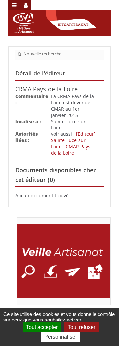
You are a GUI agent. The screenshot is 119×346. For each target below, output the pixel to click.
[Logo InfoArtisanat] (63, 261)
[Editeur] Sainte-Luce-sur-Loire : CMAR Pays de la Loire (73, 143)
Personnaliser (60, 337)
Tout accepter (42, 327)
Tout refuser (81, 327)
